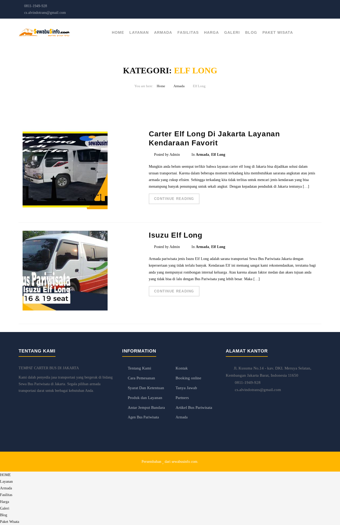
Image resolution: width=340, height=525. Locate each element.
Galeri (232, 32)
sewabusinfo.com (184, 462)
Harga (211, 32)
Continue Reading (174, 199)
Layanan (139, 32)
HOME (118, 32)
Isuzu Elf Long (175, 235)
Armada (163, 32)
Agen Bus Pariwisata (143, 417)
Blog (251, 32)
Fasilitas (188, 32)
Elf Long (218, 155)
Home (161, 86)
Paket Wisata (277, 32)
